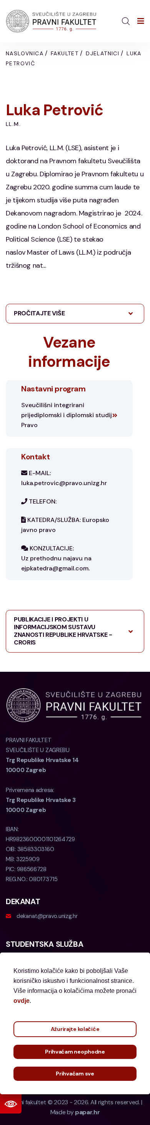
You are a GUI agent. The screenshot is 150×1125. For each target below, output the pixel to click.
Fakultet (64, 53)
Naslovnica (24, 53)
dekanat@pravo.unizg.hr (47, 916)
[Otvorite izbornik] (140, 21)
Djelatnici (102, 53)
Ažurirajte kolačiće (75, 1029)
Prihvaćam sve (75, 1073)
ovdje (21, 1000)
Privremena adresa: (41, 800)
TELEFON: (42, 501)
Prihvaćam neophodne (75, 1051)
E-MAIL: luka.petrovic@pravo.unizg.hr (64, 478)
